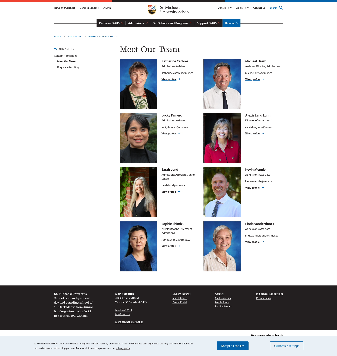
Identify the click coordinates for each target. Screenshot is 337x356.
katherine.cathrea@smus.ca (177, 73)
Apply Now (242, 7)
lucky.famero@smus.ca (174, 127)
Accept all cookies (232, 346)
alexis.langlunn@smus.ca (259, 127)
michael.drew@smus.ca (258, 73)
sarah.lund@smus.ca (173, 185)
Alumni (107, 7)
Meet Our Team (66, 61)
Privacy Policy (263, 298)
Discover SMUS (109, 23)
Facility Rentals (223, 306)
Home (57, 36)
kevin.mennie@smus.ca (258, 181)
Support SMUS (207, 23)
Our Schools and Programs (170, 23)
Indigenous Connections (269, 293)
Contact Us (259, 7)
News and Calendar (64, 7)
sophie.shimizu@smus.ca (175, 239)
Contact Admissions (100, 36)
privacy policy (123, 348)
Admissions (136, 23)
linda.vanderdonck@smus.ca (262, 235)
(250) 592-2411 (123, 309)
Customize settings (286, 346)
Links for (230, 23)
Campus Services (89, 7)
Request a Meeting (68, 67)
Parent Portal (180, 302)
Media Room (222, 302)
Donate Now (225, 7)
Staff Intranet (180, 298)
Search (273, 7)
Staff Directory (223, 298)
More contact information (129, 321)
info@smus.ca (122, 314)
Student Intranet (181, 293)
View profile (168, 79)
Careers (219, 293)
